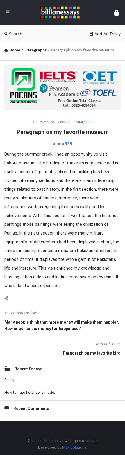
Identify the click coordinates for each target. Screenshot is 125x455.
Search (15, 34)
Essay (9, 380)
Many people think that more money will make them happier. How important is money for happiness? (61, 325)
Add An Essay (107, 34)
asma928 (62, 143)
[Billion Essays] (61, 12)
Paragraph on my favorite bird (92, 353)
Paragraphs (83, 121)
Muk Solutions (74, 447)
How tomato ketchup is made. (29, 392)
